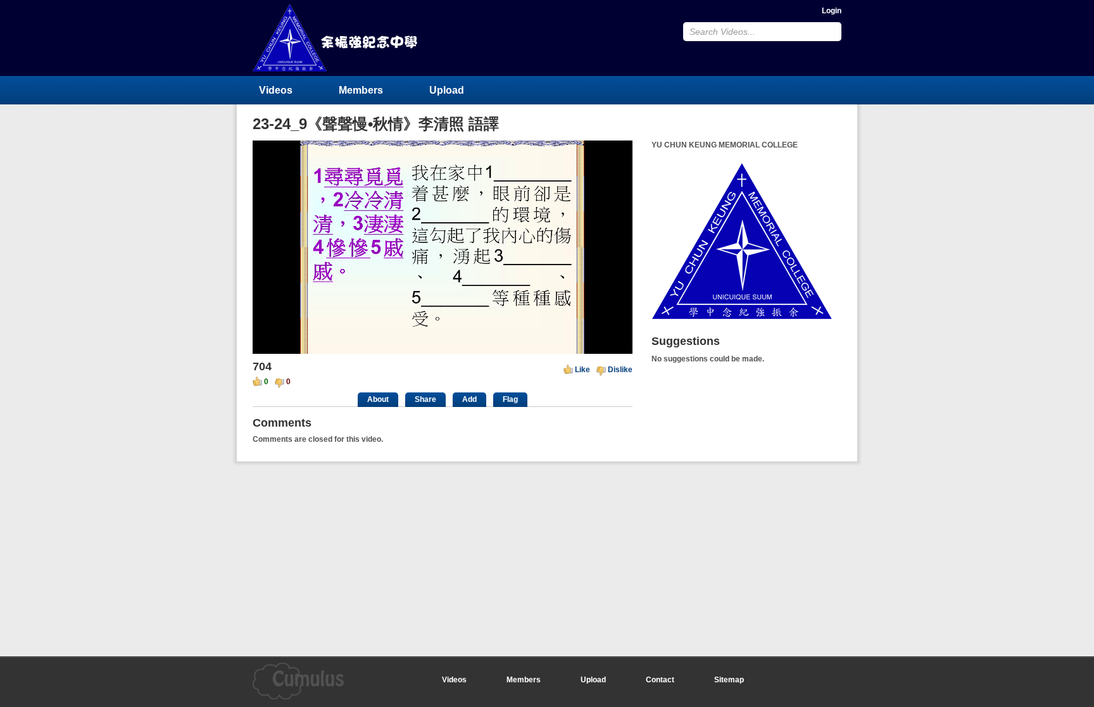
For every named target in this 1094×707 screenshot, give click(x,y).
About (378, 399)
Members (361, 90)
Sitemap (729, 679)
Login (831, 10)
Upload (446, 90)
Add (469, 399)
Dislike (620, 369)
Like (582, 369)
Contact (660, 679)
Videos (275, 90)
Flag (510, 399)
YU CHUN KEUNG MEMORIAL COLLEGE (336, 38)
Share (425, 399)
